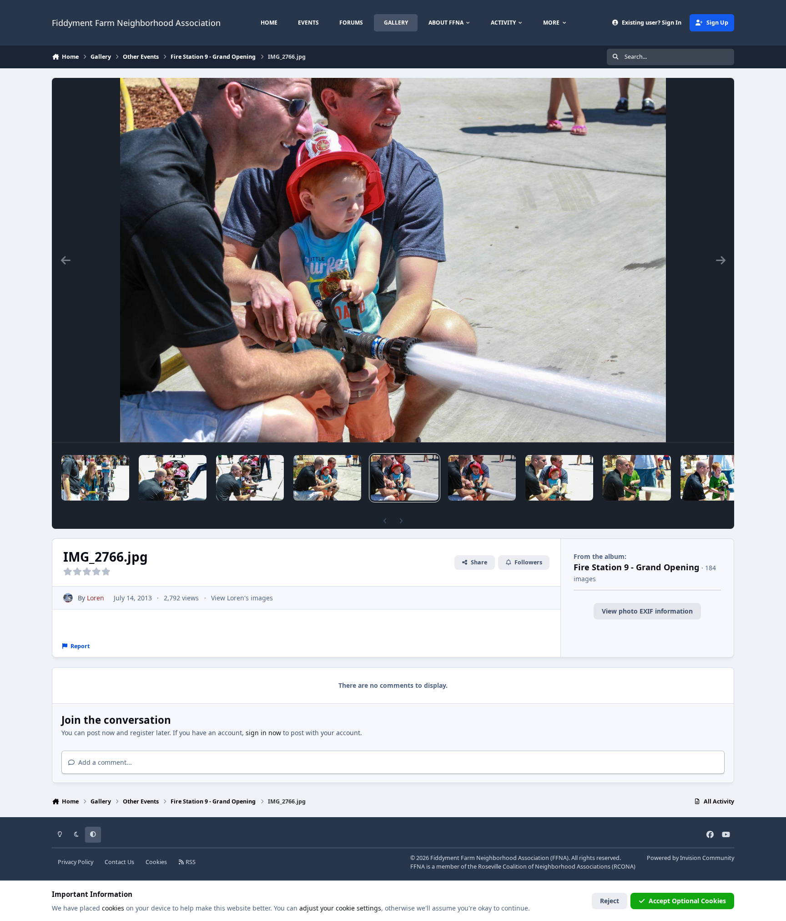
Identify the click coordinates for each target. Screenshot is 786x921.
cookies (113, 908)
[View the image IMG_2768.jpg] (250, 478)
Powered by (690, 858)
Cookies (156, 862)
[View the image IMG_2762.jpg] (714, 478)
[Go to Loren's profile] (68, 598)
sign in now (263, 732)
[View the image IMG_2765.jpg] (482, 478)
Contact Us (119, 862)
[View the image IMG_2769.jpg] (173, 478)
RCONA (624, 866)
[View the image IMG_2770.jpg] (95, 478)
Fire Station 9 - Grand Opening (637, 567)
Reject (609, 900)
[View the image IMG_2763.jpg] (636, 478)
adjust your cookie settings (340, 908)
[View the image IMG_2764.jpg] (559, 478)
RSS (190, 862)
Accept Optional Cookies (687, 900)
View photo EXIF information (647, 611)
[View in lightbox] (393, 260)
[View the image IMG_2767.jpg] (327, 478)
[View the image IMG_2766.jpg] (404, 478)
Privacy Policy (75, 862)
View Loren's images (242, 598)
